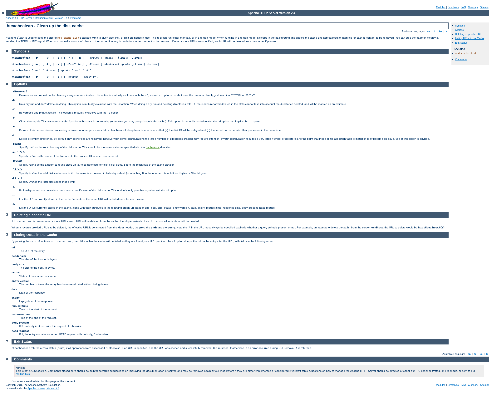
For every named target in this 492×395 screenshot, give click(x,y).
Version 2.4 (61, 18)
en (428, 31)
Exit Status (461, 42)
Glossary (473, 7)
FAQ (463, 7)
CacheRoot (153, 147)
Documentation (43, 18)
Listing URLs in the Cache (469, 38)
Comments (461, 59)
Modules (440, 7)
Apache (10, 18)
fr (434, 31)
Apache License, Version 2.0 (43, 388)
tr (446, 31)
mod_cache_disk (68, 37)
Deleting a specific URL (468, 34)
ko (440, 31)
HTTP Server (24, 18)
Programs (75, 18)
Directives (453, 7)
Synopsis (460, 25)
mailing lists (23, 373)
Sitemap (484, 7)
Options (459, 29)
